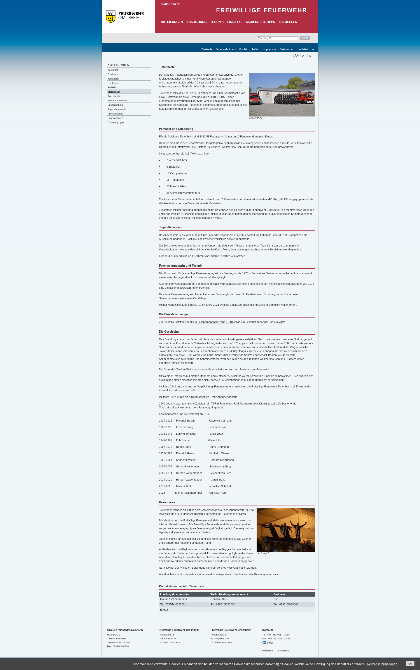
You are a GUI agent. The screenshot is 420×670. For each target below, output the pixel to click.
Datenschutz (287, 49)
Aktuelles (287, 22)
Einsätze (234, 22)
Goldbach (113, 74)
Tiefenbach (114, 91)
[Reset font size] (303, 56)
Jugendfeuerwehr (117, 109)
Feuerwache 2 (115, 118)
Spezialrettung (115, 105)
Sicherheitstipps (260, 22)
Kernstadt (113, 70)
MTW (281, 322)
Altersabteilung (115, 113)
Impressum (269, 49)
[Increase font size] (296, 56)
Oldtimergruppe (116, 122)
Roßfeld (112, 87)
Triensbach (114, 96)
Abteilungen (172, 22)
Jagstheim (113, 78)
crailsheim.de (170, 4)
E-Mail (164, 609)
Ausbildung (196, 22)
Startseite (206, 49)
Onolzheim (113, 83)
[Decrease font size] (310, 56)
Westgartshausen (117, 100)
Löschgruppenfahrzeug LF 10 (215, 322)
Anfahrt (256, 49)
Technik (217, 22)
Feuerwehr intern (226, 49)
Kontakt (243, 49)
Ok (410, 663)
